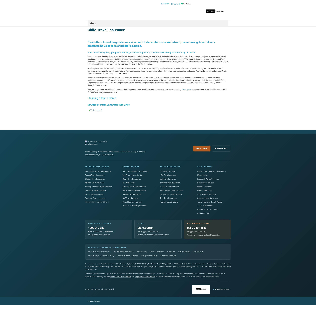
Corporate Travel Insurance (95, 190)
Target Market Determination (145, 277)
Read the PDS (221, 148)
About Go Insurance (205, 206)
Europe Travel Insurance (169, 187)
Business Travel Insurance (95, 198)
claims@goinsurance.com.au (149, 232)
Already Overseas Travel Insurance (98, 187)
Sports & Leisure (129, 183)
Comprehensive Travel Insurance (98, 171)
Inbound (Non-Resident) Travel (97, 202)
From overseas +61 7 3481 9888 (100, 232)
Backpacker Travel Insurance (171, 194)
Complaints (171, 252)
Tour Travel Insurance (168, 198)
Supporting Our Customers (207, 198)
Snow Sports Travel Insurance (134, 187)
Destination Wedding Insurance (135, 206)
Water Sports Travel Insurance (134, 190)
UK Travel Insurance (167, 171)
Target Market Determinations (123, 252)
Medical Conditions (204, 187)
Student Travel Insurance (95, 179)
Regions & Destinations (169, 202)
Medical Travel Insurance (94, 183)
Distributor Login (203, 213)
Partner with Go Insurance (207, 210)
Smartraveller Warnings (206, 194)
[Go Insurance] (110, 4)
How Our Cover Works (205, 183)
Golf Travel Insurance (131, 198)
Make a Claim (202, 175)
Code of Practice (184, 252)
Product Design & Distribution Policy (101, 256)
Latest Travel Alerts (205, 190)
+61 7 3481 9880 (196, 227)
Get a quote (186, 89)
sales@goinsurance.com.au (99, 235)
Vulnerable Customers (168, 256)
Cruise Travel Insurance (132, 179)
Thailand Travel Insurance (170, 183)
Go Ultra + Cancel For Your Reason (136, 171)
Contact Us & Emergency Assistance (211, 171)
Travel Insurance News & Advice (209, 202)
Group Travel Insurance (94, 194)
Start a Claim (145, 227)
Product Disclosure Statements (99, 252)
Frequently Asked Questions (208, 179)
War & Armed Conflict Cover (133, 175)
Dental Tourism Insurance (132, 202)
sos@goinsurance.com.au (197, 232)
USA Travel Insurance (168, 175)
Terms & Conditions (157, 252)
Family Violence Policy (149, 256)
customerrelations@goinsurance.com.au (153, 235)
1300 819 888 (96, 227)
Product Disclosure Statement (120, 277)
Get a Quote (201, 148)
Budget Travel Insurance (94, 175)
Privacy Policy (142, 252)
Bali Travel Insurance (168, 179)
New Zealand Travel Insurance (171, 190)
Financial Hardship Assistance (127, 256)
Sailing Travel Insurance (132, 194)
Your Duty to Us (198, 252)
